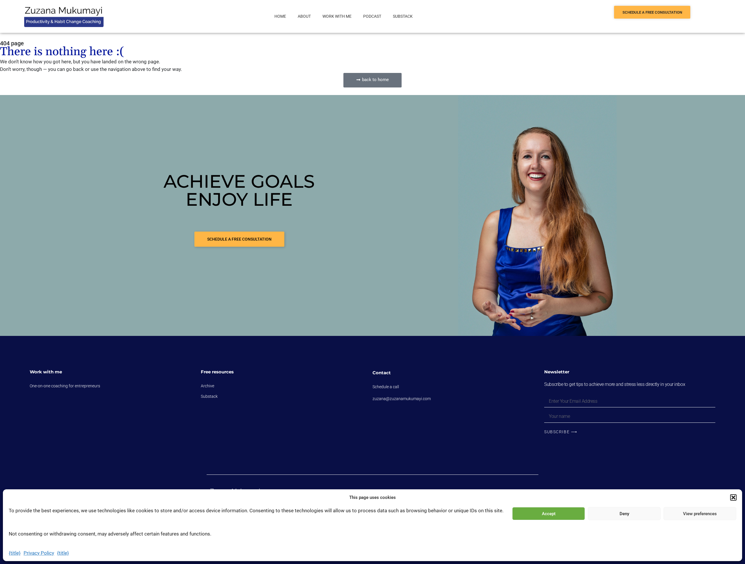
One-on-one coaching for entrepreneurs (65, 386)
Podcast (372, 16)
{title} (15, 553)
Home (280, 16)
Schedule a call (385, 386)
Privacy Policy (39, 553)
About (304, 16)
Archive (207, 386)
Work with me (337, 16)
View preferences (700, 513)
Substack (403, 16)
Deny (624, 513)
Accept (549, 513)
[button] (733, 497)
